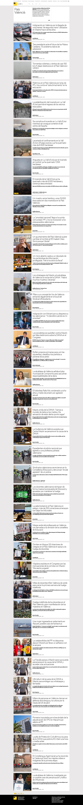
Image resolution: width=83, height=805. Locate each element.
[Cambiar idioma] (36, 4)
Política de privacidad (56, 798)
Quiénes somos (21, 797)
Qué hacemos (21, 798)
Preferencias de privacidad (57, 800)
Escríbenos (35, 797)
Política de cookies (56, 799)
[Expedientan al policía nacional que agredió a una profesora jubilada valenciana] (41, 455)
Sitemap (34, 798)
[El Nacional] (15, 4)
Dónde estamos (21, 799)
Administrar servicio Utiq (57, 802)
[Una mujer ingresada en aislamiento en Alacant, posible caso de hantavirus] (41, 628)
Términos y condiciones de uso (58, 797)
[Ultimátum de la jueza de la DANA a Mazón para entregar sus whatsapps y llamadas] (41, 686)
